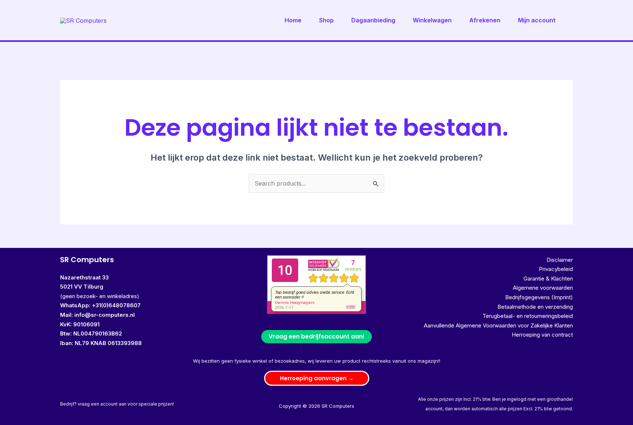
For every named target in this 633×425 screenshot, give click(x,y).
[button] (316, 378)
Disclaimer (560, 259)
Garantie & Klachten (548, 278)
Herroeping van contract (542, 334)
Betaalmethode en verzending (535, 306)
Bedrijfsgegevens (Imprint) (539, 297)
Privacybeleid (556, 268)
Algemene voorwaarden (543, 287)
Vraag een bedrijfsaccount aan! (316, 336)
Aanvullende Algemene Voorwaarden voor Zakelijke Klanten (498, 325)
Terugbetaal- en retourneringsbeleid (527, 315)
